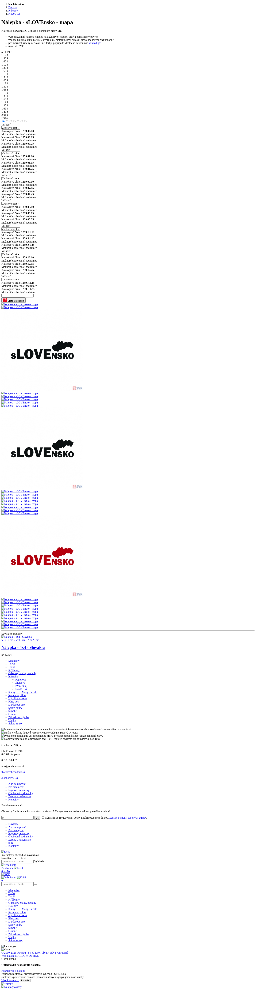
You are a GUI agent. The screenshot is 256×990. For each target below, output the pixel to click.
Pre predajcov (16, 786)
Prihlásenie (7, 868)
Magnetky (14, 660)
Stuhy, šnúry (15, 707)
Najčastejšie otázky (18, 790)
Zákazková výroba (18, 717)
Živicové (20, 682)
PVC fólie (20, 685)
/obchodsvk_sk (9, 777)
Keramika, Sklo (17, 695)
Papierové (20, 679)
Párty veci (13, 701)
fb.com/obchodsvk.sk (13, 771)
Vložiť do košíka (15, 301)
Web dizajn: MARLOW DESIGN (20, 955)
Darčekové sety (16, 704)
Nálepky (13, 676)
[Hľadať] (35, 884)
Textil (11, 667)
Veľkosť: (6, 124)
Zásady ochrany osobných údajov (127, 817)
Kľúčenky (14, 670)
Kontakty (13, 799)
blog (10, 842)
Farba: (4, 117)
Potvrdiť (25, 980)
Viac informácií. (10, 980)
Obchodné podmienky (20, 793)
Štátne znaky (15, 723)
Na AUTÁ (21, 688)
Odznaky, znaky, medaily (22, 673)
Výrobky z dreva (17, 698)
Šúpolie (12, 710)
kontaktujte (95, 42)
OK (37, 818)
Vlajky (12, 720)
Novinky (13, 823)
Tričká (11, 663)
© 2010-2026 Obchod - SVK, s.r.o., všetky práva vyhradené (34, 952)
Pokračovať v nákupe (13, 970)
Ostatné (12, 714)
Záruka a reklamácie (19, 796)
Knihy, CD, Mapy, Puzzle (22, 692)
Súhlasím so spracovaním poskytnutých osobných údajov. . (96, 817)
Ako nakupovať (17, 783)
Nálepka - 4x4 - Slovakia (23, 647)
